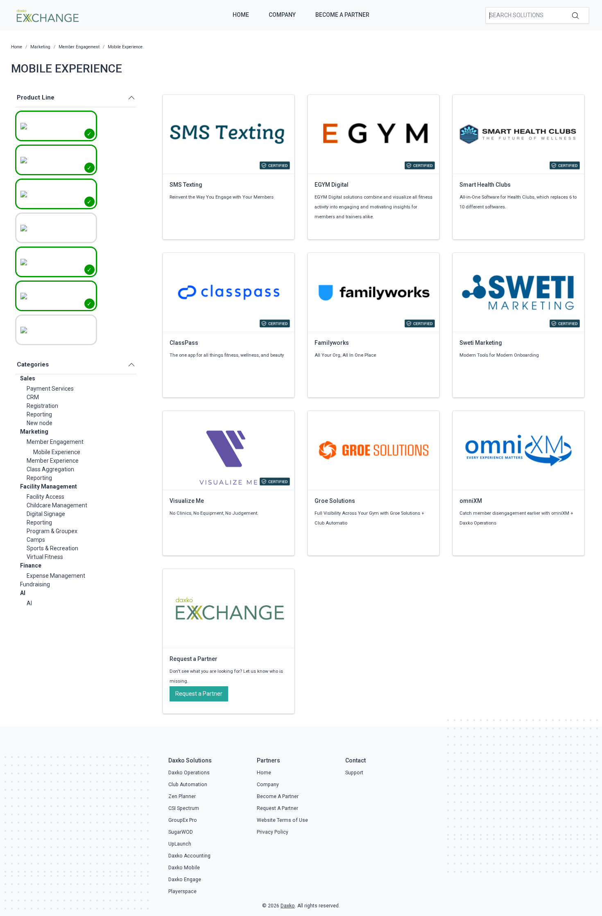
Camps (36, 539)
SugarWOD (180, 832)
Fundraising (35, 584)
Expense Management (56, 575)
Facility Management (48, 486)
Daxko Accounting (189, 856)
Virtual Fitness (45, 557)
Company (282, 14)
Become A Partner (342, 14)
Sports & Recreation (52, 548)
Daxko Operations (189, 773)
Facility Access (45, 496)
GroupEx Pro (182, 820)
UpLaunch (179, 844)
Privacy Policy (272, 832)
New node (39, 423)
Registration (42, 406)
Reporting (39, 414)
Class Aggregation (50, 469)
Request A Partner (277, 808)
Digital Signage (46, 514)
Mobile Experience (56, 452)
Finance (30, 565)
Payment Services (50, 388)
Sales (27, 378)
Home (241, 14)
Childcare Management (57, 505)
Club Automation (187, 784)
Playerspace (182, 891)
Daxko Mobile (184, 868)
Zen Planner (182, 796)
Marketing (34, 431)
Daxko (288, 906)
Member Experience (53, 460)
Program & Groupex (52, 531)
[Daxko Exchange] (47, 14)
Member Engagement (55, 442)
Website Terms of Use (282, 820)
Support (354, 773)
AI (22, 593)
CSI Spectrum (183, 808)
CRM (33, 397)
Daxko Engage (184, 879)
